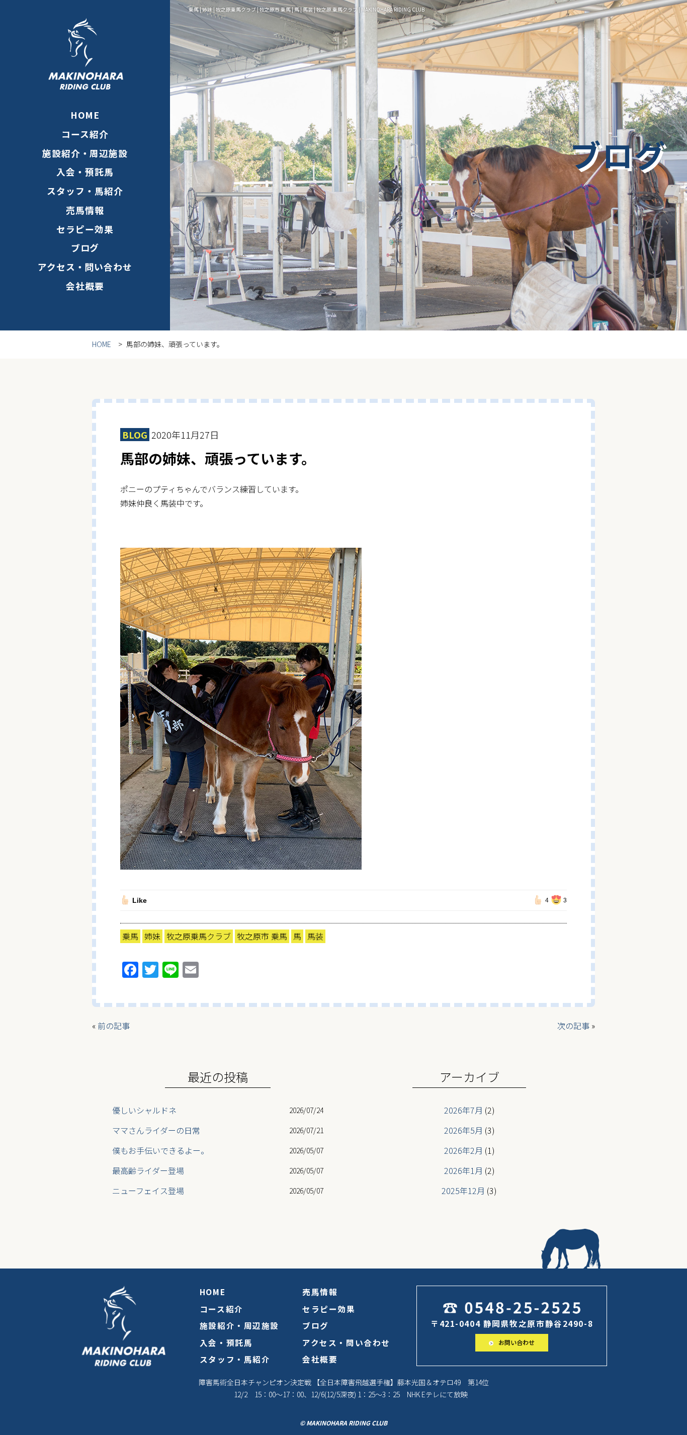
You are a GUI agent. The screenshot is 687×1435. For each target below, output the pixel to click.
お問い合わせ (516, 1342)
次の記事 (573, 1026)
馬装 (315, 936)
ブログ (85, 247)
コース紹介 (84, 133)
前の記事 (114, 1026)
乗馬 (130, 936)
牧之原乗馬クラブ (198, 936)
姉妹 (152, 936)
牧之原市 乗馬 (262, 936)
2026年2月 (463, 1150)
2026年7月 (463, 1110)
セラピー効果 (84, 228)
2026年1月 (463, 1170)
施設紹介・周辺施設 (85, 152)
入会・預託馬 (84, 171)
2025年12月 (463, 1191)
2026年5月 (463, 1130)
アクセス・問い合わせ (85, 266)
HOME (85, 114)
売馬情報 (85, 209)
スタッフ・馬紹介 (85, 190)
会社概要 (85, 285)
